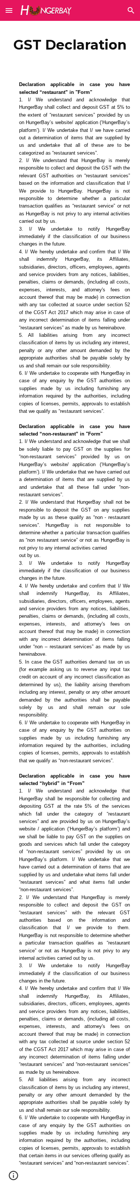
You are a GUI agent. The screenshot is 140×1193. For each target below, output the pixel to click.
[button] (9, 10)
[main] (70, 45)
